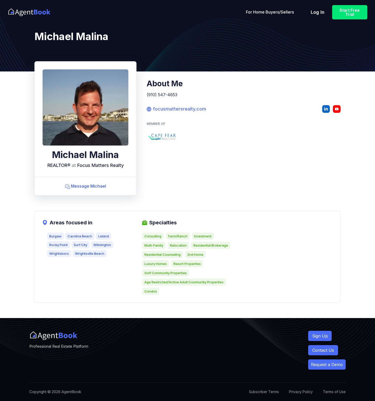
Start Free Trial (350, 12)
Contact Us (323, 350)
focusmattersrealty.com (176, 109)
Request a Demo (327, 364)
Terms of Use (334, 392)
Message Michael (85, 186)
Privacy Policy (301, 392)
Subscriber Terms (264, 392)
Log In (317, 12)
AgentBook (71, 391)
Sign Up (320, 335)
